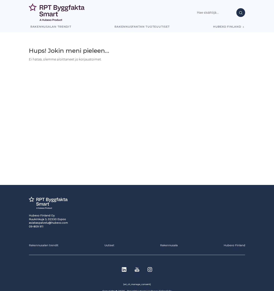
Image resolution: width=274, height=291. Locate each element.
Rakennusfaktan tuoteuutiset (142, 26)
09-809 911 (36, 226)
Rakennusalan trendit (50, 26)
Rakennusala (169, 245)
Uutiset (109, 245)
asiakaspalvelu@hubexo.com (48, 222)
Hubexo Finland (227, 26)
